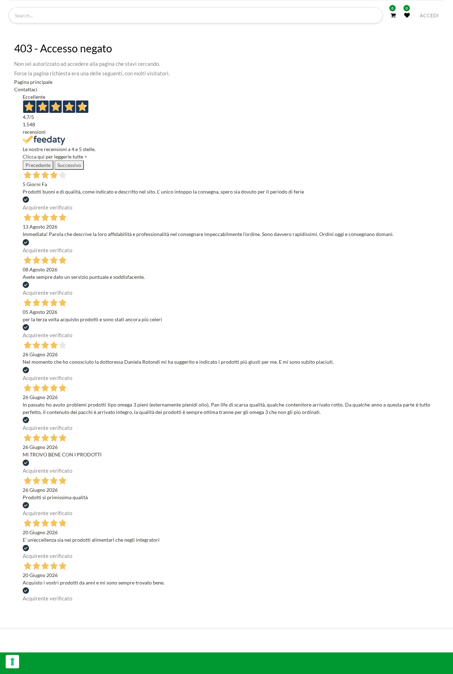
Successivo (69, 165)
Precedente (38, 165)
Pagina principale (33, 82)
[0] (393, 15)
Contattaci (26, 89)
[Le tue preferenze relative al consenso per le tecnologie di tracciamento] (12, 661)
